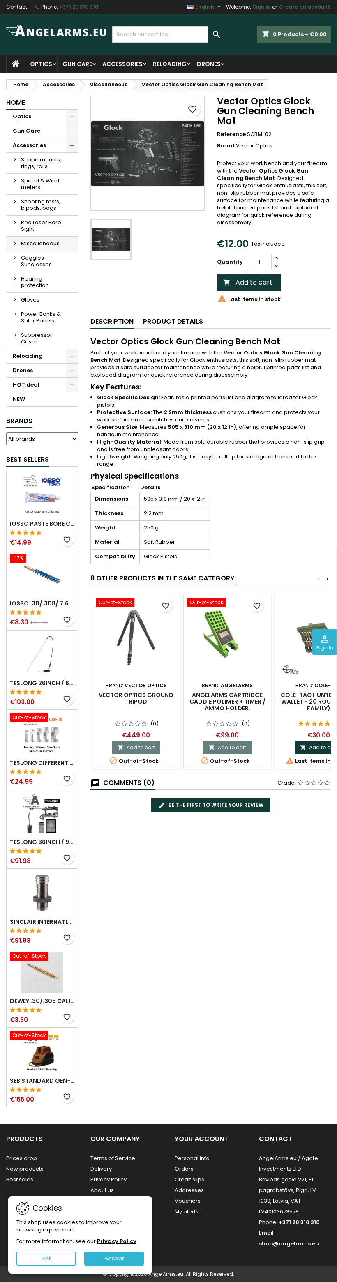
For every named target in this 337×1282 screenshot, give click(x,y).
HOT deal (26, 385)
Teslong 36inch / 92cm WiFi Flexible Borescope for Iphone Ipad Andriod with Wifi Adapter (42, 842)
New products (25, 1169)
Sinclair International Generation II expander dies (42, 921)
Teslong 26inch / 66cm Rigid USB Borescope (42, 683)
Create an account (304, 6)
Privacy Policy (108, 1179)
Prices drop (21, 1158)
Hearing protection (35, 282)
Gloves (30, 300)
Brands (19, 421)
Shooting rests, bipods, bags (40, 205)
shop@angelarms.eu (289, 1243)
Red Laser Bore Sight (41, 226)
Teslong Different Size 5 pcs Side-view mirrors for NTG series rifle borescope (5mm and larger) (42, 763)
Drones (209, 64)
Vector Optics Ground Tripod (136, 698)
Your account (201, 1139)
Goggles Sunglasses (36, 261)
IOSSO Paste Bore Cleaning (42, 523)
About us (102, 1190)
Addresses (189, 1190)
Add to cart (247, 282)
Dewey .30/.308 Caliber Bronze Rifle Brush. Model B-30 (42, 1001)
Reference (231, 134)
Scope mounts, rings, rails (41, 163)
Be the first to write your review (215, 804)
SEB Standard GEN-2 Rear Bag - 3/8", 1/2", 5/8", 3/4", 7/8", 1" (42, 1080)
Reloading (170, 64)
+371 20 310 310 (78, 6)
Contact (16, 6)
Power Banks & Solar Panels (41, 317)
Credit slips (189, 1179)
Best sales (19, 1179)
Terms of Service (112, 1158)
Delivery (101, 1169)
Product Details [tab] (173, 321)
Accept (114, 1258)
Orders (184, 1169)
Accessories (122, 64)
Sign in (261, 6)
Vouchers (188, 1201)
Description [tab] (112, 321)
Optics (41, 64)
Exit (46, 1258)
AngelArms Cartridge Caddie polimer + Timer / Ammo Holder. (227, 701)
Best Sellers (27, 459)
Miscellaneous (40, 243)
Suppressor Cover (36, 338)
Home (15, 102)
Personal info (192, 1158)
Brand (226, 146)
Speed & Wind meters (40, 184)
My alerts (187, 1211)
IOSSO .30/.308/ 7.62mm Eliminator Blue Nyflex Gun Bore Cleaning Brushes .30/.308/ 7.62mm (42, 603)
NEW (19, 399)
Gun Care (77, 64)
